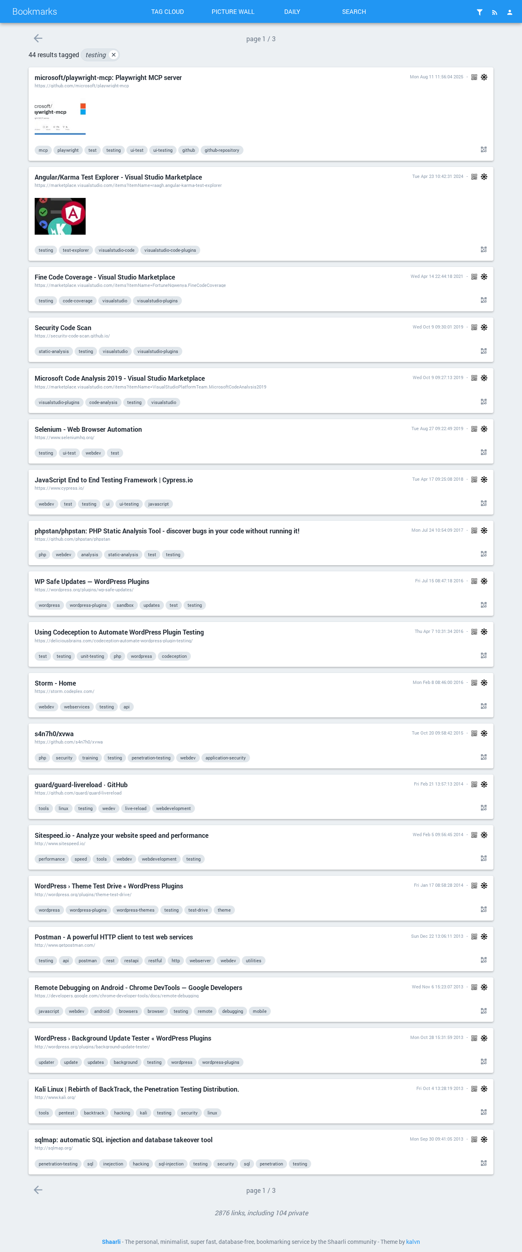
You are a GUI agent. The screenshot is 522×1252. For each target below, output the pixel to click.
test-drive (198, 910)
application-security (226, 758)
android (101, 1011)
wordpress (49, 605)
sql (90, 1164)
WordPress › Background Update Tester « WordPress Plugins (123, 1038)
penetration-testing (151, 758)
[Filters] (479, 12)
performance (52, 859)
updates (152, 605)
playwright (68, 150)
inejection (113, 1164)
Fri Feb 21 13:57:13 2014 (438, 784)
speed (81, 859)
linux (64, 808)
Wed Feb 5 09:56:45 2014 (438, 834)
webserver (200, 960)
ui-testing (163, 150)
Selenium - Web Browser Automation (88, 429)
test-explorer (76, 250)
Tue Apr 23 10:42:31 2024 (437, 176)
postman (88, 960)
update (71, 1062)
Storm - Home (55, 683)
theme (224, 910)
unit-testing (92, 656)
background (125, 1062)
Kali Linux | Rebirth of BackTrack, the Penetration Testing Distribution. (137, 1089)
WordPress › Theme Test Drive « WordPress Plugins (109, 886)
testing (100, 54)
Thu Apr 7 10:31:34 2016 (439, 631)
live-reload (135, 808)
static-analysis (54, 351)
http (176, 960)
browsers (128, 1011)
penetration (271, 1164)
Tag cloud (167, 11)
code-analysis (103, 402)
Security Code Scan (63, 327)
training (90, 758)
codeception (174, 656)
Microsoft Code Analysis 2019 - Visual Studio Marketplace (120, 378)
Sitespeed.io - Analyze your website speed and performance (121, 835)
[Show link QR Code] (482, 149)
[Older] (38, 38)
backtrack (94, 1113)
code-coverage (78, 300)
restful (155, 960)
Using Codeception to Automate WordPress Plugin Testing (119, 632)
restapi (131, 960)
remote (205, 1011)
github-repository (222, 150)
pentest (66, 1113)
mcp (43, 150)
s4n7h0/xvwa (54, 733)
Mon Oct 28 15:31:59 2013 (436, 1037)
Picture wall (233, 11)
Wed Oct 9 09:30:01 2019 (438, 327)
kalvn (413, 1241)
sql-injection (171, 1164)
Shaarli (111, 1241)
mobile (260, 1011)
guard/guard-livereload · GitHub (81, 784)
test (92, 150)
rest (110, 960)
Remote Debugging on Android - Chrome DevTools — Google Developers (138, 987)
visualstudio (114, 300)
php (42, 554)
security (64, 758)
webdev (93, 453)
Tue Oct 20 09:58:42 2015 (437, 733)
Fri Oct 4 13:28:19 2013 (439, 1088)
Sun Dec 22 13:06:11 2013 (437, 936)
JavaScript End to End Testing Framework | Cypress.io (114, 480)
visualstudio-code (117, 250)
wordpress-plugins (88, 605)
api (127, 707)
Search (354, 11)
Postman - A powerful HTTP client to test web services (114, 937)
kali (143, 1113)
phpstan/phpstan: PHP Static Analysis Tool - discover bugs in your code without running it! (167, 531)
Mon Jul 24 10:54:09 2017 (437, 530)
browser (156, 1011)
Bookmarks (34, 11)
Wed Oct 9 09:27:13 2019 (438, 377)
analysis (89, 554)
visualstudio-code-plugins (170, 250)
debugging (232, 1011)
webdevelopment (173, 808)
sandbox (125, 605)
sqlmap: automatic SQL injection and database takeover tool (123, 1139)
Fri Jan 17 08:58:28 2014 (438, 885)
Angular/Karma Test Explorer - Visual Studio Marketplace (118, 177)
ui (108, 504)
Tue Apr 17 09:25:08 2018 (437, 479)
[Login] (510, 12)
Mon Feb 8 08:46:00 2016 (438, 682)
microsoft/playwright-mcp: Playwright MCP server (108, 77)
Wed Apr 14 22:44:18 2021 (437, 276)
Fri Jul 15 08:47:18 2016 (439, 580)
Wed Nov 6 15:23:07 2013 (437, 986)
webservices (77, 707)
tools (44, 808)
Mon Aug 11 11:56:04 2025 (436, 76)
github (188, 150)
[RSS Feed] (495, 12)
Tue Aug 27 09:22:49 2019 (437, 428)
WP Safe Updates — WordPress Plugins (92, 581)
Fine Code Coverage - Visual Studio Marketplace (105, 277)
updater (46, 1062)
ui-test (137, 150)
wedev (108, 808)
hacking (122, 1113)
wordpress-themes (136, 910)
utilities (253, 960)
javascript (158, 504)
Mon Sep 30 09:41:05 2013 (436, 1139)
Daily (292, 11)
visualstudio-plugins (157, 300)
